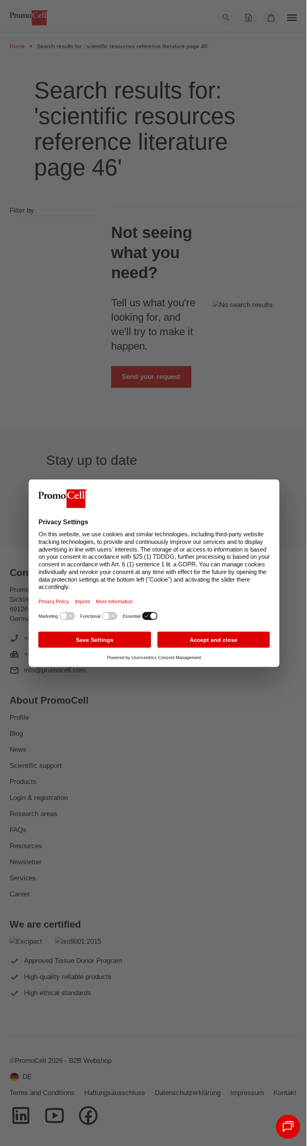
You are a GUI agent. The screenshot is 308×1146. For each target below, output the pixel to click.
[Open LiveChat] (288, 1127)
